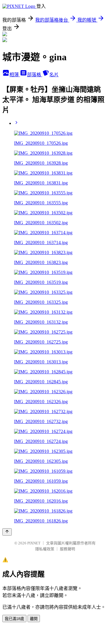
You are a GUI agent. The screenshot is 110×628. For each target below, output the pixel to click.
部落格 (34, 74)
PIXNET (33, 543)
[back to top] (7, 532)
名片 (54, 74)
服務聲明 (67, 549)
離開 (34, 619)
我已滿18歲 (14, 619)
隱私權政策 (44, 549)
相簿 (14, 74)
